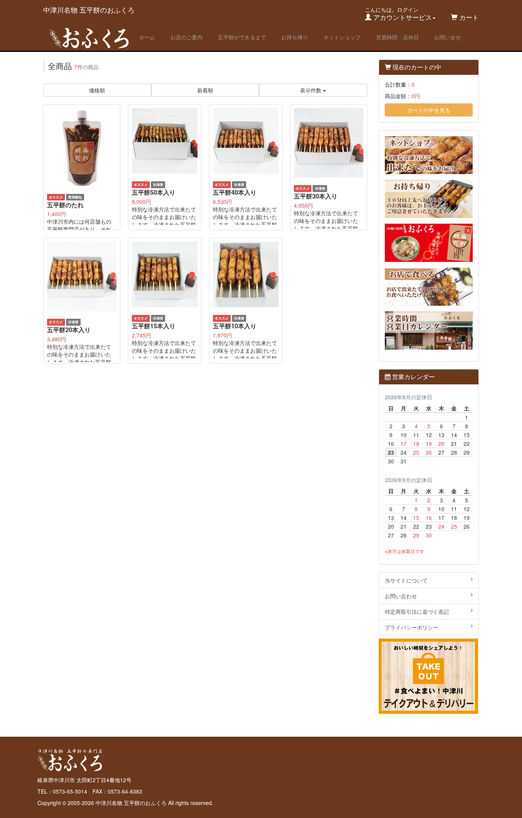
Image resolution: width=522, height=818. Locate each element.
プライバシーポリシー (411, 627)
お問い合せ (447, 37)
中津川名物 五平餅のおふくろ (89, 10)
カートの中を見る (428, 110)
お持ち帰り (294, 37)
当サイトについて (406, 580)
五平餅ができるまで (242, 37)
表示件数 (311, 90)
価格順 (97, 90)
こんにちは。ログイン (398, 14)
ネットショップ (342, 37)
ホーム (147, 37)
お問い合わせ (401, 596)
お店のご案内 (186, 37)
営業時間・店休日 (397, 37)
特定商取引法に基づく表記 (417, 611)
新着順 (205, 90)
